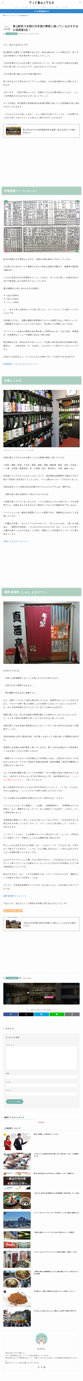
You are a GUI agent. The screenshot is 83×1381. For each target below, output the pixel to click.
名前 (7, 1073)
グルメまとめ (27, 978)
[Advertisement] (41, 161)
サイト (8, 1090)
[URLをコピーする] (72, 1014)
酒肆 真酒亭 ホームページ (15, 895)
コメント (10, 1045)
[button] (10, 1014)
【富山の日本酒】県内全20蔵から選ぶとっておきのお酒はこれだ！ (49, 924)
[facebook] (39, 1367)
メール (8, 1082)
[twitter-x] (41, 1367)
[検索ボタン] (80, 2)
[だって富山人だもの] (41, 2)
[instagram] (44, 1367)
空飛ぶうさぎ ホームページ (15, 541)
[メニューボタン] (2, 2)
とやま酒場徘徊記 (11, 34)
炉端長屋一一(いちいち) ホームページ (20, 363)
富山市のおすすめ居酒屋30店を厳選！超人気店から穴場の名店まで (49, 131)
